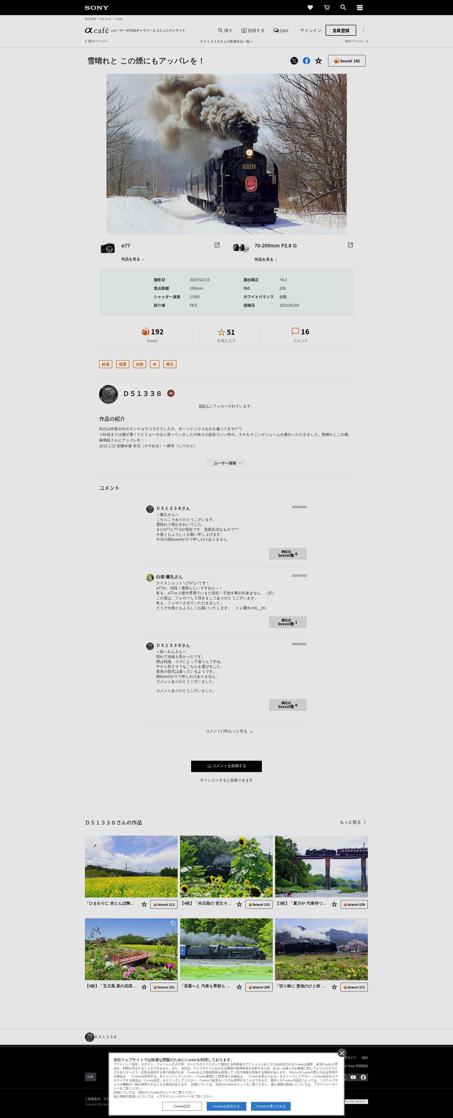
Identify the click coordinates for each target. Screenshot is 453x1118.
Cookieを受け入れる (271, 1106)
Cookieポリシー (161, 1092)
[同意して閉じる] (342, 1053)
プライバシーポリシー (174, 1096)
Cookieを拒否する (226, 1106)
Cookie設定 (182, 1106)
